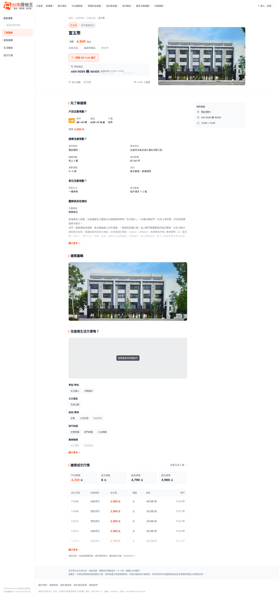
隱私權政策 (65, 584)
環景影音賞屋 (94, 5)
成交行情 (8, 55)
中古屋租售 (77, 5)
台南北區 (91, 17)
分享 (89, 82)
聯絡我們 (93, 584)
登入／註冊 (265, 5)
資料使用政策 (80, 584)
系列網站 (126, 5)
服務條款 (53, 584)
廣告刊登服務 (142, 5)
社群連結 (158, 5)
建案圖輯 (8, 40)
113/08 (74, 501)
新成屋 (73, 25)
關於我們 (42, 584)
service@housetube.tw (135, 591)
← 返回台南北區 (11, 25)
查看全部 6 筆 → (178, 465)
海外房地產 (111, 5)
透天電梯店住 (87, 25)
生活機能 (8, 47)
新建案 (49, 5)
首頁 (71, 17)
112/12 (74, 521)
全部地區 (80, 17)
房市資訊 (62, 5)
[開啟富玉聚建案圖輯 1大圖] (128, 291)
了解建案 (8, 32)
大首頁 (39, 5)
